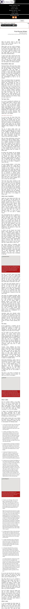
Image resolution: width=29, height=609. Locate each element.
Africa (17, 11)
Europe (18, 5)
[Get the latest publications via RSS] (13, 17)
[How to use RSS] (16, 17)
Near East (13, 11)
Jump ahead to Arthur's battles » (7, 115)
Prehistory (16, 8)
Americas (16, 13)
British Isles (15, 5)
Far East (12, 8)
